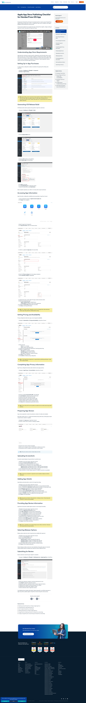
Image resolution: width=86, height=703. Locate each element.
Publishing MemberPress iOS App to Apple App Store (28, 610)
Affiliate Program (20, 668)
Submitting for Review (26, 551)
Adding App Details (25, 479)
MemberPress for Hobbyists (48, 689)
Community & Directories (28, 666)
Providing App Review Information (30, 503)
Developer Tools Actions (61, 73)
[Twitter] (61, 698)
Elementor (36, 666)
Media (19, 666)
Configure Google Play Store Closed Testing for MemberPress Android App (32, 613)
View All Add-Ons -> (37, 674)
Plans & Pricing (60, 667)
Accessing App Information (27, 193)
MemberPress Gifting (37, 668)
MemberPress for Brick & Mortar (49, 694)
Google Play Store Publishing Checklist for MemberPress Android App (31, 612)
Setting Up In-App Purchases (28, 63)
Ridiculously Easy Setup (28, 668)
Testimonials (19, 667)
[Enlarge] (34, 95)
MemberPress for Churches (48, 687)
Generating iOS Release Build (28, 104)
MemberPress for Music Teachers (49, 681)
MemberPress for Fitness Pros (48, 674)
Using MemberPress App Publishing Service (26, 607)
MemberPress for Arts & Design (48, 688)
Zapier (35, 673)
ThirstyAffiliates (60, 674)
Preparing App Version (26, 411)
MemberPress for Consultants (48, 686)
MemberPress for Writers (48, 679)
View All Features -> (27, 673)
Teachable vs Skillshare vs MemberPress (50, 668)
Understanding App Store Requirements (32, 52)
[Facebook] (63, 698)
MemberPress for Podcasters (48, 675)
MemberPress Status (60, 666)
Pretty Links (59, 673)
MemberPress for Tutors (48, 680)
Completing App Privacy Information (31, 364)
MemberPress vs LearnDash (48, 666)
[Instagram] (65, 698)
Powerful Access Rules (28, 667)
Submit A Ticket (59, 21)
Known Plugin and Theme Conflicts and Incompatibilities (61, 76)
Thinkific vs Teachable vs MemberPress (49, 667)
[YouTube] (67, 698)
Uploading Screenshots (26, 456)
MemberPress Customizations (62, 668)
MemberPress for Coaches (48, 682)
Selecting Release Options (27, 530)
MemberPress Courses (37, 667)
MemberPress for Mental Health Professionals (50, 693)
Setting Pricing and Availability (29, 315)
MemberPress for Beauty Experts (49, 673)
